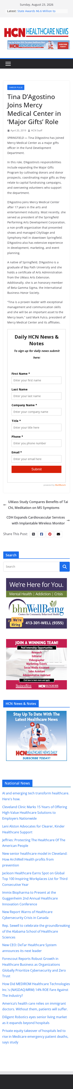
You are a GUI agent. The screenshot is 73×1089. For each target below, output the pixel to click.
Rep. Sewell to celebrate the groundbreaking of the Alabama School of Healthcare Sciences (36, 931)
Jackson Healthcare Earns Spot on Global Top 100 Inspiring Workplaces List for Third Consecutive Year (35, 879)
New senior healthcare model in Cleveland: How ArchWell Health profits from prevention (34, 859)
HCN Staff (36, 130)
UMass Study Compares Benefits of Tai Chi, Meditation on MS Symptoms (38, 505)
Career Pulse (16, 87)
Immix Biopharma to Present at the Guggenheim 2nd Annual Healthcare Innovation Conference (30, 898)
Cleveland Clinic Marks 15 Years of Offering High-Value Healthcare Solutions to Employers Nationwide (34, 813)
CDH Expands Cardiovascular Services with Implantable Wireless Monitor (35, 520)
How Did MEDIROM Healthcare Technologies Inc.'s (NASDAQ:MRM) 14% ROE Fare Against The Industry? (36, 990)
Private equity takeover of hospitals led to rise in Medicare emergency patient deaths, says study (35, 1036)
